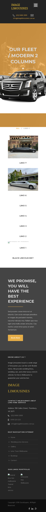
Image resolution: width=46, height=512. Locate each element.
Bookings (14, 455)
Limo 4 (23, 216)
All (18, 128)
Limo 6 (23, 195)
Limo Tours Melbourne (19, 451)
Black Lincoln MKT (23, 258)
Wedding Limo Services (19, 442)
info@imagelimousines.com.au (24, 18)
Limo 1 (27, 128)
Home (13, 437)
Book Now (15, 338)
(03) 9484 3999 (21, 15)
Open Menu (35, 5)
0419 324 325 (15, 419)
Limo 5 (23, 206)
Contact (14, 460)
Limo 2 (23, 236)
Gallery (13, 446)
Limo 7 (23, 163)
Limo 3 (23, 226)
